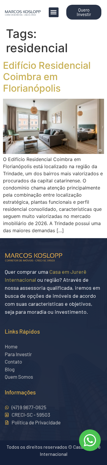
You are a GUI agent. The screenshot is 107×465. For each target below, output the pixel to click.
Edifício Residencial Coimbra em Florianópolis (47, 77)
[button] (54, 12)
